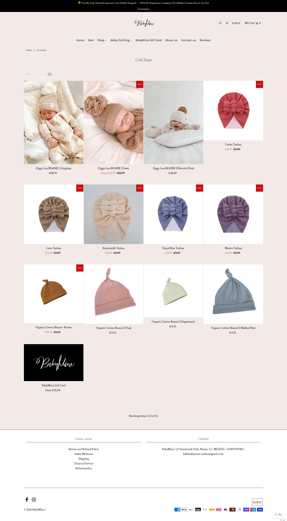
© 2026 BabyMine (34, 510)
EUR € (236, 23)
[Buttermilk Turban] (113, 214)
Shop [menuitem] (100, 40)
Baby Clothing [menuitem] (119, 40)
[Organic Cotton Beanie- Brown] (53, 293)
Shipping (83, 459)
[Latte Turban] (53, 214)
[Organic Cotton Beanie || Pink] (113, 294)
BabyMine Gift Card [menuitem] (149, 40)
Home (29, 50)
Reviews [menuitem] (205, 40)
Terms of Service (83, 463)
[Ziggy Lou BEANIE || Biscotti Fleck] (173, 122)
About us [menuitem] (171, 40)
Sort (27, 74)
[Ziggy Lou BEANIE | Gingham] (53, 122)
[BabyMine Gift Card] (53, 362)
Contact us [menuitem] (188, 40)
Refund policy (83, 468)
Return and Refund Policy (84, 449)
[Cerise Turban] (233, 110)
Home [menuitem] (80, 40)
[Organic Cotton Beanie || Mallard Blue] (233, 294)
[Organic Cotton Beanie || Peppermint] (173, 291)
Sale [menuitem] (91, 40)
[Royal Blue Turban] (173, 214)
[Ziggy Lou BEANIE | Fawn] (113, 122)
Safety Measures (83, 454)
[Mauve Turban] (233, 214)
